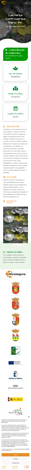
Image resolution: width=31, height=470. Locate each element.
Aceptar (15, 454)
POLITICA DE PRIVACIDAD (15, 467)
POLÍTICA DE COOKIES (4, 467)
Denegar (15, 458)
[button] (28, 417)
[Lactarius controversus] (15, 216)
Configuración (15, 463)
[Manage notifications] (27, 467)
